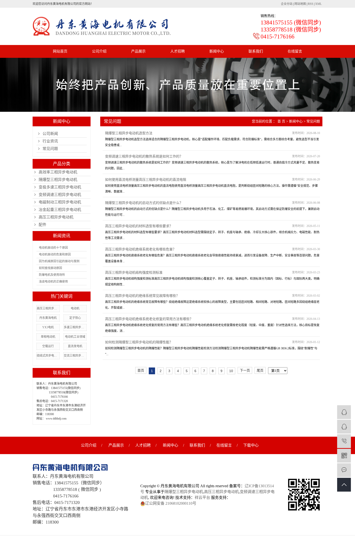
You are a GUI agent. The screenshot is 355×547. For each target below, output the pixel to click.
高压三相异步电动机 (56, 217)
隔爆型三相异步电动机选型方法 (128, 133)
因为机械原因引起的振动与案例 (59, 261)
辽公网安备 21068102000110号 (170, 503)
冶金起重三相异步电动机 (60, 210)
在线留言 (295, 51)
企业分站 (286, 4)
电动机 (75, 308)
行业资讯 (50, 141)
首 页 (281, 121)
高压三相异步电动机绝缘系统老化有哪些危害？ (140, 249)
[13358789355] (344, 441)
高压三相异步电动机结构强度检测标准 (134, 272)
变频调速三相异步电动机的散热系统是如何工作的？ (144, 156)
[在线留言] (344, 470)
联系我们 (255, 51)
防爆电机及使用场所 (52, 275)
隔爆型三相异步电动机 (58, 180)
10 (231, 371)
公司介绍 (99, 51)
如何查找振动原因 (50, 268)
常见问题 (50, 149)
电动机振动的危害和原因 (55, 254)
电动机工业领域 (75, 336)
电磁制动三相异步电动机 (60, 202)
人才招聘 (177, 51)
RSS (310, 4)
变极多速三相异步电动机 (60, 187)
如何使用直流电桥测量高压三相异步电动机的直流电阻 (145, 179)
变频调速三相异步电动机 (60, 195)
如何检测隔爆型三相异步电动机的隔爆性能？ (139, 342)
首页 (140, 370)
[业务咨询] (344, 427)
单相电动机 (48, 336)
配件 (42, 225)
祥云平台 (202, 497)
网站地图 (300, 4)
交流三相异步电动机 (75, 355)
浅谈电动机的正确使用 (53, 281)
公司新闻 (50, 134)
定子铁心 (75, 318)
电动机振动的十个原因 (53, 247)
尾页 (260, 370)
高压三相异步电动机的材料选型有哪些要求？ (139, 226)
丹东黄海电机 (48, 318)
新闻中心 (216, 51)
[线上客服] (344, 412)
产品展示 (138, 51)
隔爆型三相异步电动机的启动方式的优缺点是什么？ (144, 203)
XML (318, 4)
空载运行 (48, 346)
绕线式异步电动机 (48, 355)
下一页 (245, 370)
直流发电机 (75, 346)
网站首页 (60, 51)
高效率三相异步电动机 (58, 172)
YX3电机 (48, 327)
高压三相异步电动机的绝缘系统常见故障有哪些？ (142, 296)
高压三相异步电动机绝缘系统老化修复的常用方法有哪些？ (149, 319)
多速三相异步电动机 (75, 327)
